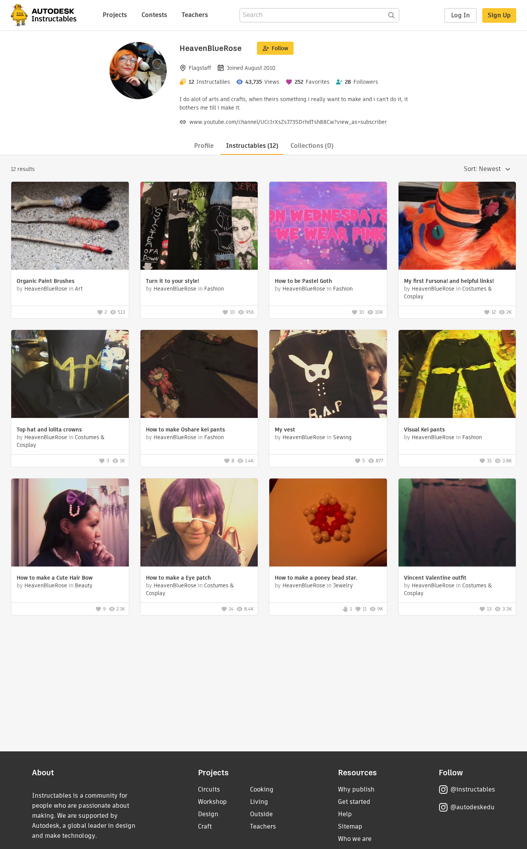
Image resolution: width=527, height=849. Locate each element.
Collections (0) (312, 145)
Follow (280, 48)
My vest (285, 429)
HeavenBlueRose (45, 289)
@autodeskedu (472, 807)
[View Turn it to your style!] (199, 227)
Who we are (355, 838)
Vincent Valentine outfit (435, 578)
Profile (204, 145)
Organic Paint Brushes (45, 281)
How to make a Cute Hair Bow (55, 578)
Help (345, 814)
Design (208, 814)
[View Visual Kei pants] (457, 375)
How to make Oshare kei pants (185, 429)
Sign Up (499, 15)
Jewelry (343, 585)
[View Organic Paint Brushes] (70, 227)
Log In (460, 15)
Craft (205, 826)
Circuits (209, 789)
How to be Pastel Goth (303, 281)
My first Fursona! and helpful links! (449, 281)
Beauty (84, 585)
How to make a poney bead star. (316, 578)
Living (259, 801)
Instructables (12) (252, 145)
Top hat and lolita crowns (49, 429)
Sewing (342, 437)
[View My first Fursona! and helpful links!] (457, 227)
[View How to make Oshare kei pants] (199, 375)
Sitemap (350, 826)
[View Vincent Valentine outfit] (457, 523)
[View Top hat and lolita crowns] (70, 375)
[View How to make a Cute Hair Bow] (70, 523)
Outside (261, 814)
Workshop (212, 801)
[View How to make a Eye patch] (199, 523)
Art (79, 289)
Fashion (214, 289)
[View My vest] (328, 375)
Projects (115, 14)
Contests (154, 14)
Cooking (262, 789)
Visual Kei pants (424, 429)
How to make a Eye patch (178, 578)
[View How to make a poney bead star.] (328, 523)
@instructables (472, 789)
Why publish (356, 789)
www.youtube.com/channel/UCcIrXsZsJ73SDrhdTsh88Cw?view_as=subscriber (288, 122)
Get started (354, 801)
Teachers (195, 14)
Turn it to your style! (172, 281)
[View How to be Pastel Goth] (328, 227)
